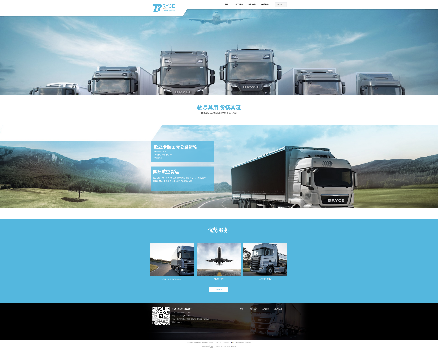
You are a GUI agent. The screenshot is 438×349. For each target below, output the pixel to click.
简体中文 (279, 4)
